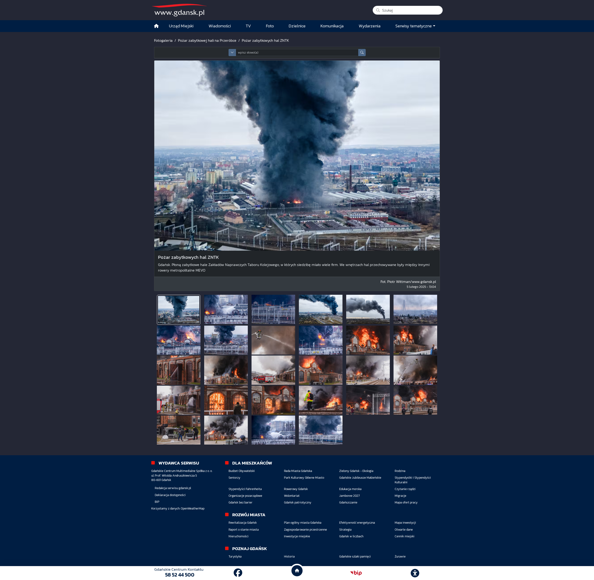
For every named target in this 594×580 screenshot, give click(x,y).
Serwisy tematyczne (413, 26)
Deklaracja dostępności (170, 495)
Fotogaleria (163, 40)
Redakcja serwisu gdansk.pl (173, 488)
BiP (157, 502)
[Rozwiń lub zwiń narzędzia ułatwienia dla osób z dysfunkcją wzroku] (415, 573)
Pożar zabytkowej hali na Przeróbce (207, 40)
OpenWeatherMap (192, 508)
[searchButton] (362, 52)
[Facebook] (238, 573)
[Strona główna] (156, 26)
